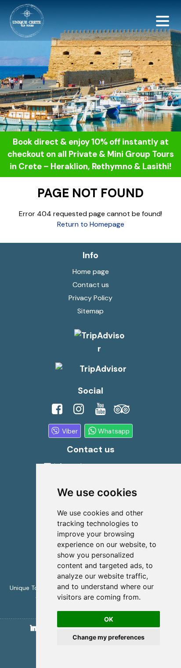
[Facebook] (57, 411)
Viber (70, 430)
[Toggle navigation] (162, 20)
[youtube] (100, 411)
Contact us (90, 284)
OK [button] (108, 619)
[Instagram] (78, 411)
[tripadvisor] (121, 411)
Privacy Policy (90, 297)
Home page (90, 271)
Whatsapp (114, 430)
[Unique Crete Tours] (25, 20)
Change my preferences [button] (108, 637)
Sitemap (90, 311)
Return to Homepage (90, 224)
